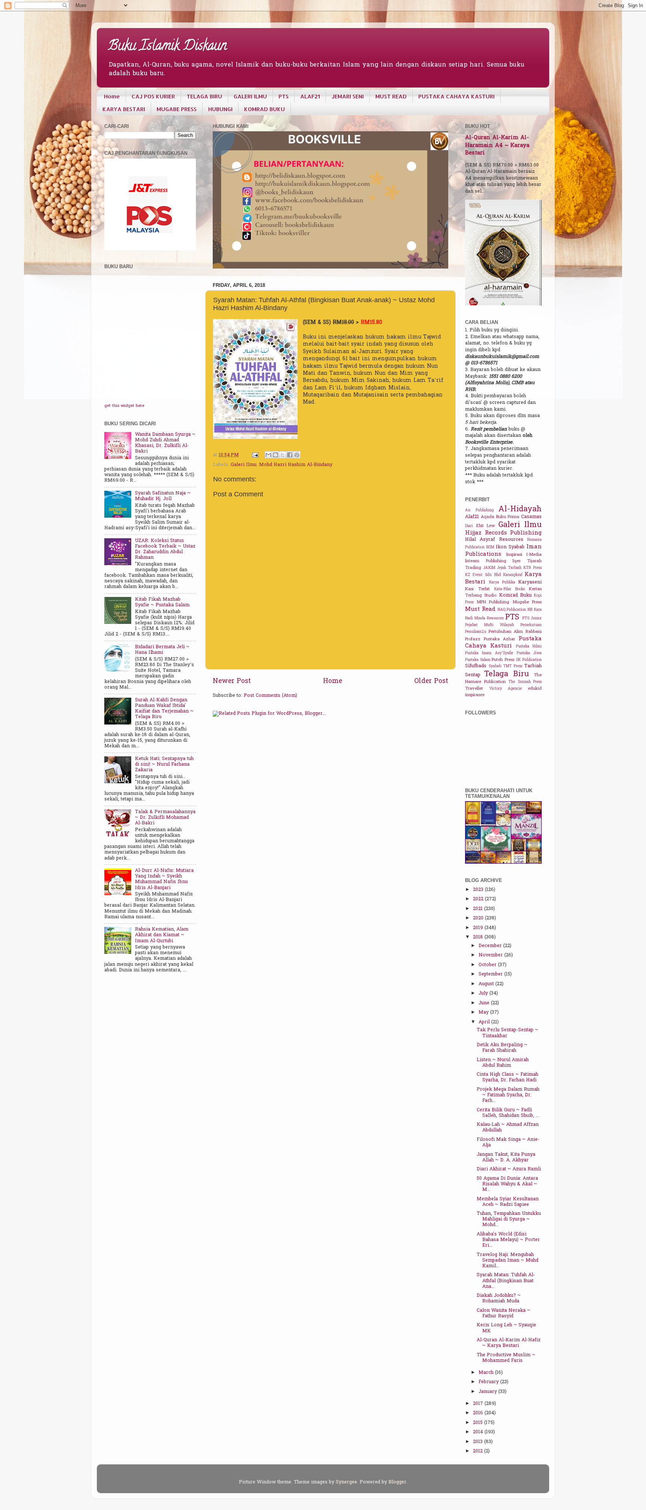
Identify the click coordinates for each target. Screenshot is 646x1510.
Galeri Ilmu (243, 465)
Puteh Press (503, 660)
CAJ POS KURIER (153, 96)
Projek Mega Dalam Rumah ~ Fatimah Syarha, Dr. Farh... (508, 1095)
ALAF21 (310, 96)
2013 (478, 1442)
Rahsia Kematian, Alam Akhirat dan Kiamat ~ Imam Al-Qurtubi (161, 935)
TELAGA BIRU (204, 96)
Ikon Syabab (510, 547)
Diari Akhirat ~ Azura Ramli (509, 1169)
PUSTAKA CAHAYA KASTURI (456, 96)
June (485, 1003)
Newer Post (232, 681)
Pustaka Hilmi (529, 646)
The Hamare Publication (503, 678)
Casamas (531, 517)
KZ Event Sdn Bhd (483, 575)
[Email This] (268, 455)
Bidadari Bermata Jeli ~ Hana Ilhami (162, 650)
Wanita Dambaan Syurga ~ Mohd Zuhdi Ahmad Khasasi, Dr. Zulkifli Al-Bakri (165, 443)
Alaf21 (472, 517)
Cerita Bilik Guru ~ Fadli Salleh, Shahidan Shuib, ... (508, 1113)
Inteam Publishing (485, 561)
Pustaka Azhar (500, 639)
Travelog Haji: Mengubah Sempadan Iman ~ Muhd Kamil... (507, 1260)
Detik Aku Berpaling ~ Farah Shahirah (502, 1048)
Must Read (480, 609)
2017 (479, 1403)
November (491, 955)
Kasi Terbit (477, 589)
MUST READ (391, 96)
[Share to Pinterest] (297, 455)
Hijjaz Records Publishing (503, 533)
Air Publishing (479, 510)
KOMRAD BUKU (264, 109)
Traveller (474, 689)
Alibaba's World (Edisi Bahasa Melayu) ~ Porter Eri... (508, 1240)
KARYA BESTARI (123, 109)
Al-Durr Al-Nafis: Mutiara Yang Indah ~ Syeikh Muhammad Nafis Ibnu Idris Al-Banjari (164, 879)
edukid (535, 689)
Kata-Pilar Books (509, 589)
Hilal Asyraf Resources (494, 539)
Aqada (487, 517)
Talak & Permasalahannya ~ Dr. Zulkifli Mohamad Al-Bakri (165, 818)
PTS (284, 96)
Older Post (431, 681)
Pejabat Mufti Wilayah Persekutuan (503, 625)
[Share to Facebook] (289, 455)
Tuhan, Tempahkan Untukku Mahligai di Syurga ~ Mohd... (509, 1219)
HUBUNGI (220, 109)
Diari (469, 526)
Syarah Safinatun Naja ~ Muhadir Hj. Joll (163, 496)
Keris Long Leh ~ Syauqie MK (506, 1328)
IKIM (490, 547)
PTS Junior (532, 618)
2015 (478, 1422)
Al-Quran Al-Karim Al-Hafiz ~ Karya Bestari (509, 1343)
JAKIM (489, 568)
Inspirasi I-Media (524, 555)
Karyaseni (530, 582)
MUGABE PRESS (177, 109)
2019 (479, 928)
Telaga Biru (506, 674)
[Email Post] (255, 455)
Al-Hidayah (520, 509)
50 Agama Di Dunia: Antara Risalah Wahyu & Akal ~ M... (507, 1184)
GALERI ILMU (250, 96)
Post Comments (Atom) (270, 695)
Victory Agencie (505, 689)
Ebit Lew (485, 526)
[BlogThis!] (275, 455)
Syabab (495, 666)
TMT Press (512, 666)
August (487, 984)
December (491, 946)
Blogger (397, 1482)
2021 (478, 909)
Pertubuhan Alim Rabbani (515, 632)
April (485, 1022)
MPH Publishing (493, 602)
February (489, 1382)
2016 (479, 1413)
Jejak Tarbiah (509, 568)
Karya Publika (502, 582)
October (488, 965)
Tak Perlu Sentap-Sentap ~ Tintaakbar (507, 1033)
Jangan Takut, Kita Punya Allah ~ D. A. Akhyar (506, 1157)
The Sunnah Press (525, 682)
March (487, 1372)
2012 (478, 1451)
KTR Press (532, 568)
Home (112, 96)
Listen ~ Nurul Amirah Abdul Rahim (503, 1063)
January (488, 1391)
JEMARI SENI (348, 96)
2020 (479, 918)
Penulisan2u (475, 632)
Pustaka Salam (477, 660)
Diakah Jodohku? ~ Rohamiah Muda (499, 1298)
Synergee (346, 1482)
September (491, 974)
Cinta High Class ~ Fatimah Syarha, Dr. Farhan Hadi (507, 1077)
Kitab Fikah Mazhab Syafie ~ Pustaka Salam (162, 602)
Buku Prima (508, 517)
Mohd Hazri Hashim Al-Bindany (295, 465)
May (484, 1012)
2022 (479, 899)
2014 (479, 1432)
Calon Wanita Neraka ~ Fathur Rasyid (503, 1313)
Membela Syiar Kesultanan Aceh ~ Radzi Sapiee (508, 1202)
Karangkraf (512, 575)
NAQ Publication (512, 610)
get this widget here (124, 406)
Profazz (472, 639)
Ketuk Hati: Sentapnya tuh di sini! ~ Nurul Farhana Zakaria (164, 765)
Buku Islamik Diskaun (167, 46)
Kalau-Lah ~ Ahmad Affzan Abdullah (508, 1127)
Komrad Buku (515, 595)
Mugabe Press (527, 602)
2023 (479, 889)
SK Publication (529, 660)
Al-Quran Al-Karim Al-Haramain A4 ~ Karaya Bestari (497, 145)
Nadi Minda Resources (484, 618)
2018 (479, 937)
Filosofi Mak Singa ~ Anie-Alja (508, 1142)
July (484, 993)
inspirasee (475, 695)
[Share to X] (282, 455)
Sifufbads (475, 666)
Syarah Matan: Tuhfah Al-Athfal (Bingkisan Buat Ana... (506, 1281)
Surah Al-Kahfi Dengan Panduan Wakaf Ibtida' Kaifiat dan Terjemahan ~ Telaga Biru (164, 708)
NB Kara (534, 610)
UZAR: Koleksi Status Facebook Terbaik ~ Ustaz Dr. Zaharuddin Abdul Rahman (165, 549)
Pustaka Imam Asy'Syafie (489, 653)
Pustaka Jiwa (529, 653)
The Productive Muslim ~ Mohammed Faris (506, 1358)
